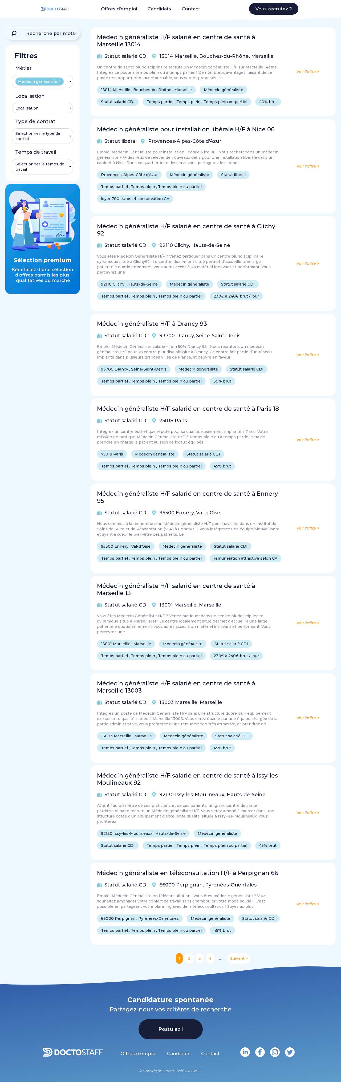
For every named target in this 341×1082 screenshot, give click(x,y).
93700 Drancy (176, 336)
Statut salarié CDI (126, 56)
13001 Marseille (178, 605)
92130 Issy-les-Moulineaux (191, 795)
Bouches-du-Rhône (224, 56)
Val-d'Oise (208, 513)
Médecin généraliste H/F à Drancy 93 (152, 323)
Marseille (262, 56)
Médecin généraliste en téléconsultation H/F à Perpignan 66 (187, 873)
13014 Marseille (178, 56)
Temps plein (188, 101)
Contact (191, 8)
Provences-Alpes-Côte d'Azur (184, 141)
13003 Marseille (178, 702)
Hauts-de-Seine (210, 245)
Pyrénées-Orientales (231, 885)
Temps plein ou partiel (225, 101)
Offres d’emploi (119, 8)
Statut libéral (120, 141)
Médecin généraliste (223, 89)
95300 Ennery (176, 513)
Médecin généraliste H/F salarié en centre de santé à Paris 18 (188, 408)
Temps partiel (160, 101)
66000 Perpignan (181, 885)
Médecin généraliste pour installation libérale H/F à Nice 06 (186, 129)
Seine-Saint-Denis (218, 336)
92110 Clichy (174, 245)
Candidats (159, 8)
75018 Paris (173, 421)
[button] (273, 9)
